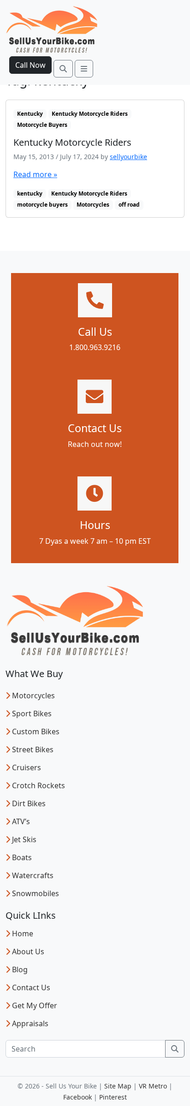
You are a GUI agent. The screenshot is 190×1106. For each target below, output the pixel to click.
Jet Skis (24, 839)
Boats (22, 857)
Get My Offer (34, 1005)
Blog (20, 969)
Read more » (35, 174)
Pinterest (113, 1097)
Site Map (117, 1086)
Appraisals (30, 1023)
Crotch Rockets (38, 785)
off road (129, 204)
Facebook (77, 1097)
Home (22, 933)
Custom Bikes (35, 731)
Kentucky (30, 114)
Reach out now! (95, 444)
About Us (28, 951)
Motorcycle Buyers (42, 125)
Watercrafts (32, 875)
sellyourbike (128, 156)
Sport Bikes (32, 713)
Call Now (30, 65)
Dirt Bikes (29, 803)
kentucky (29, 193)
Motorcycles (93, 204)
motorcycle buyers (42, 204)
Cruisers (26, 767)
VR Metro (153, 1086)
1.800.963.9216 (94, 347)
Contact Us (31, 987)
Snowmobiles (35, 893)
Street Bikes (32, 749)
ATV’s (21, 821)
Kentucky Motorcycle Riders (90, 114)
